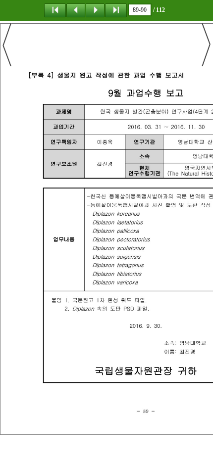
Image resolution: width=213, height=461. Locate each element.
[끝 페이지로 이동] (116, 9)
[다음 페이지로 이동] (95, 9)
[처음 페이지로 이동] (55, 9)
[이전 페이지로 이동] (75, 9)
